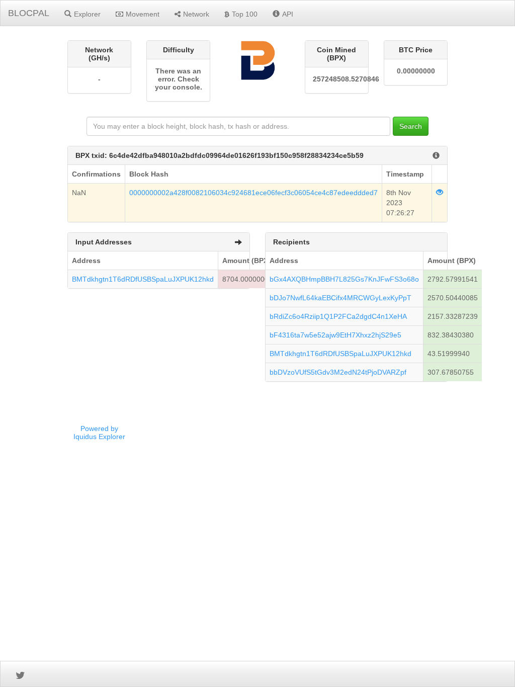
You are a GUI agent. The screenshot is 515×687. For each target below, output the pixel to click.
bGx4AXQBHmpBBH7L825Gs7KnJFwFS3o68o (344, 279)
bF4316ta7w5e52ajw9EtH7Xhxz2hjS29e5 (335, 335)
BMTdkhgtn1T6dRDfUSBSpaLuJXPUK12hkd (143, 279)
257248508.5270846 (337, 79)
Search (410, 126)
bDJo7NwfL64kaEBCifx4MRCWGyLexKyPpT (340, 298)
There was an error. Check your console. (178, 79)
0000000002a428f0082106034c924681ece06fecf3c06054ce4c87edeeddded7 (253, 193)
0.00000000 (416, 71)
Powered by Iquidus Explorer (99, 432)
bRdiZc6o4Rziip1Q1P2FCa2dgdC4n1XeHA (338, 316)
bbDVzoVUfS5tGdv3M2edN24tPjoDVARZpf (338, 372)
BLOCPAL (28, 13)
